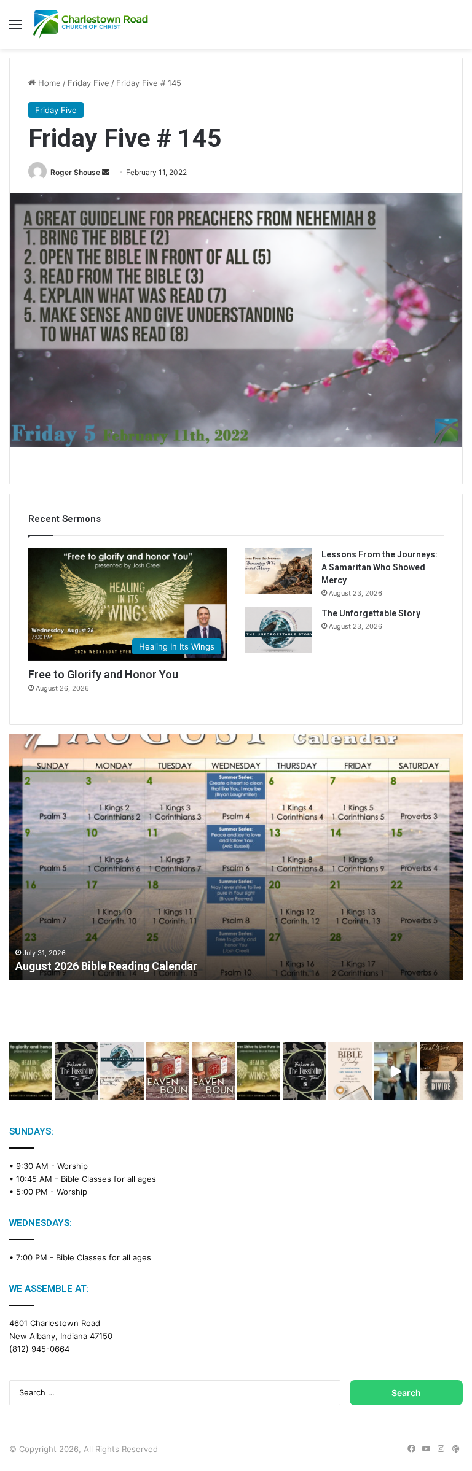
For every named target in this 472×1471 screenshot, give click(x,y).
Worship (72, 1166)
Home (48, 83)
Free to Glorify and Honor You (103, 674)
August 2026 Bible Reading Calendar (106, 966)
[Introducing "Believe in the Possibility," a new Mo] (304, 1071)
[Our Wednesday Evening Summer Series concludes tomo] (30, 1071)
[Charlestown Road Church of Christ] (90, 24)
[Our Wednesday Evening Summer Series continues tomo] (258, 1071)
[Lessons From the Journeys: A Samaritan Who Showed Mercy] (278, 571)
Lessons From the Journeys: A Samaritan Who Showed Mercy (379, 567)
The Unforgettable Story (370, 613)
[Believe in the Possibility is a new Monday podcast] (76, 1071)
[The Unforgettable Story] (278, 630)
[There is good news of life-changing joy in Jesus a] (395, 1071)
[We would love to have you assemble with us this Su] (121, 1071)
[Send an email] (105, 172)
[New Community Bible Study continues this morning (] (349, 1071)
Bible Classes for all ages (108, 1179)
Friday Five (88, 83)
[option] (236, 857)
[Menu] (15, 28)
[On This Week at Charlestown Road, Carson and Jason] (213, 1071)
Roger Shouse (75, 172)
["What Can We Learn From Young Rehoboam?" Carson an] (167, 1071)
